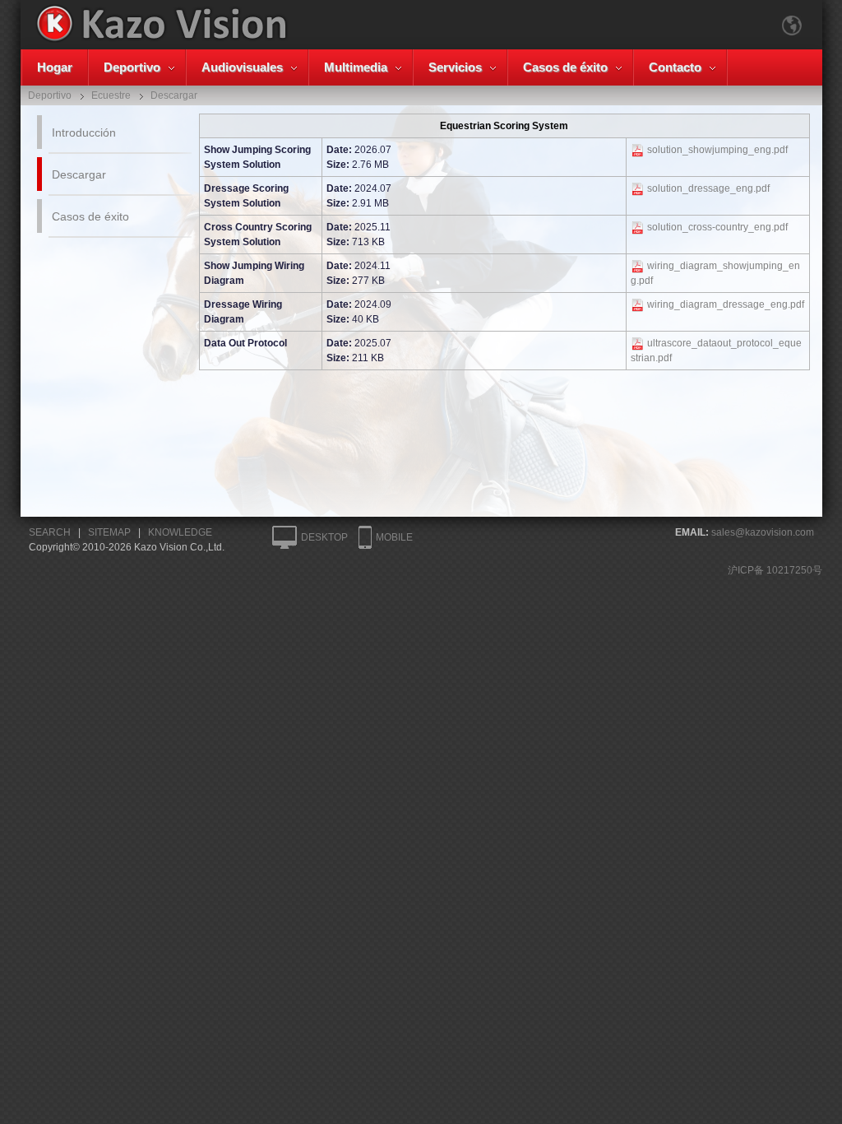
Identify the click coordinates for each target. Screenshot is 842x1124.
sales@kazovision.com (762, 532)
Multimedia (355, 67)
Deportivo (132, 67)
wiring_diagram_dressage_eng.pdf (725, 304)
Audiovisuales (242, 67)
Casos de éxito (565, 67)
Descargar (79, 174)
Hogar (54, 67)
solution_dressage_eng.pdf (708, 188)
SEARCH (50, 532)
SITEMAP (109, 532)
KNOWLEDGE (180, 532)
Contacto (675, 67)
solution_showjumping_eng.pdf (717, 150)
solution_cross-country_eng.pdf (717, 227)
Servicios (455, 67)
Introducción (84, 132)
